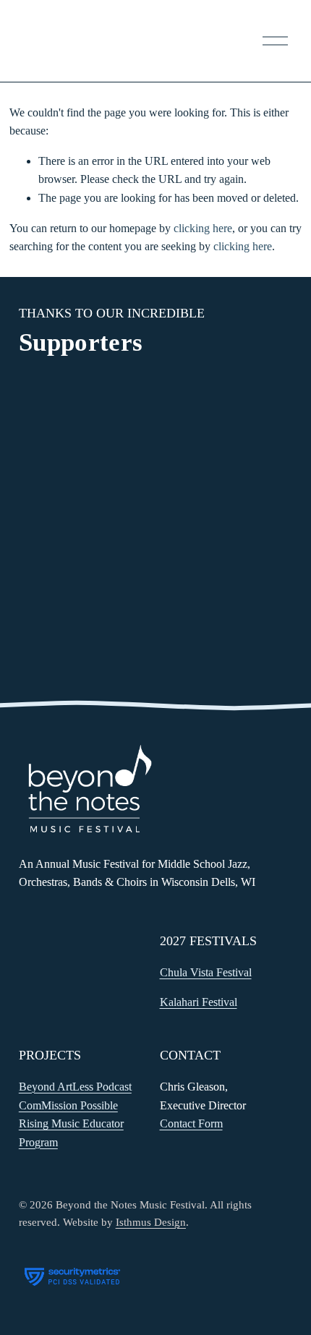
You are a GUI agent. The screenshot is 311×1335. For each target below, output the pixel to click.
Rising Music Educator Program (71, 1132)
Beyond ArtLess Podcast (75, 1086)
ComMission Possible (68, 1105)
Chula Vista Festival (206, 972)
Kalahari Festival (198, 1002)
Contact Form (191, 1123)
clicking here (203, 228)
